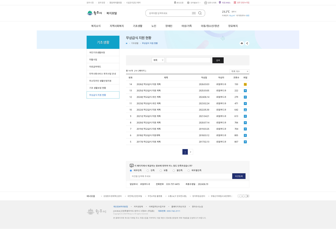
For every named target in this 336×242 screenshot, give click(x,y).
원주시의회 (212, 2)
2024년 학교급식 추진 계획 (149, 96)
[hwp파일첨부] (245, 90)
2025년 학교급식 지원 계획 (149, 90)
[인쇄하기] (242, 43)
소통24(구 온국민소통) (176, 196)
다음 (244, 196)
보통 (166, 170)
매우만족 (138, 170)
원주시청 (90, 2)
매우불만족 (196, 170)
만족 (153, 170)
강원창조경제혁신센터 (112, 196)
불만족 (180, 170)
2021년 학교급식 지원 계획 (149, 116)
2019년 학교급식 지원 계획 (149, 128)
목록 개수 (235, 71)
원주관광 (101, 2)
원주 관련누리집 (243, 2)
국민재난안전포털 (134, 196)
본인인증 (180, 2)
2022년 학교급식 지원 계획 (149, 109)
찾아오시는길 (197, 206)
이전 (239, 196)
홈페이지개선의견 (178, 206)
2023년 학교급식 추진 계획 (149, 103)
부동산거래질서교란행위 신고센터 (224, 196)
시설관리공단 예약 (133, 2)
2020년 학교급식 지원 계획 (149, 122)
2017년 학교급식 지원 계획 (149, 141)
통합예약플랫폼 (115, 2)
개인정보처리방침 (120, 206)
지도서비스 (226, 2)
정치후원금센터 (198, 196)
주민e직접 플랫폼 (154, 196)
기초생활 (134, 43)
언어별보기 (195, 2)
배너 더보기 (247, 196)
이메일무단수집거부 (157, 206)
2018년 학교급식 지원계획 (148, 135)
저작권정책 (138, 206)
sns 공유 (247, 43)
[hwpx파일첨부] (245, 109)
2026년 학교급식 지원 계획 (149, 84)
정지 (242, 196)
